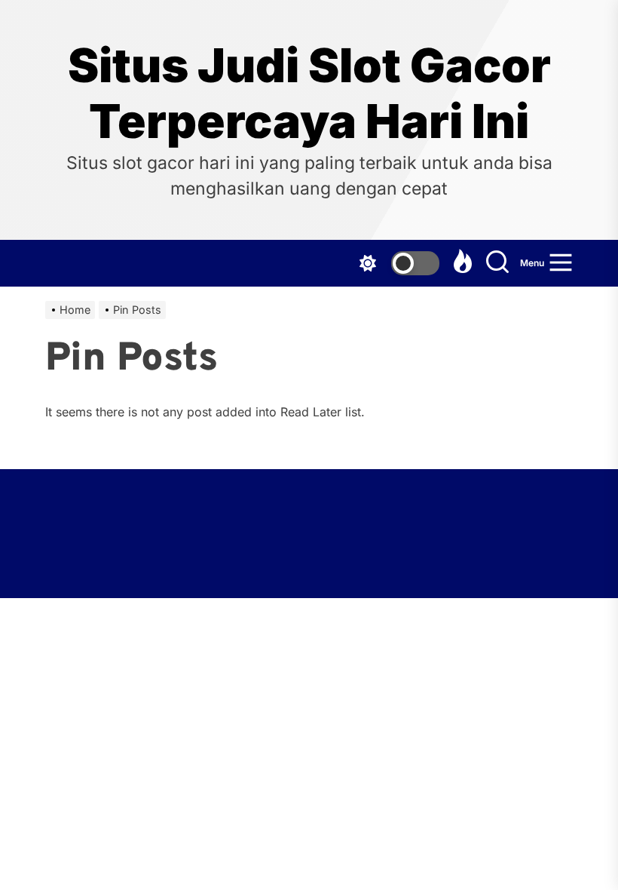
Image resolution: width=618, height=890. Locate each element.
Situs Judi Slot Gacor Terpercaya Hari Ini (309, 93)
